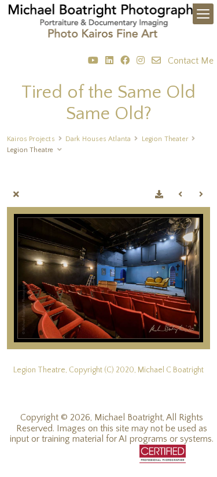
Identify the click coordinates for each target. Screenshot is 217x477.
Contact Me (191, 61)
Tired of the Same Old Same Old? (108, 103)
